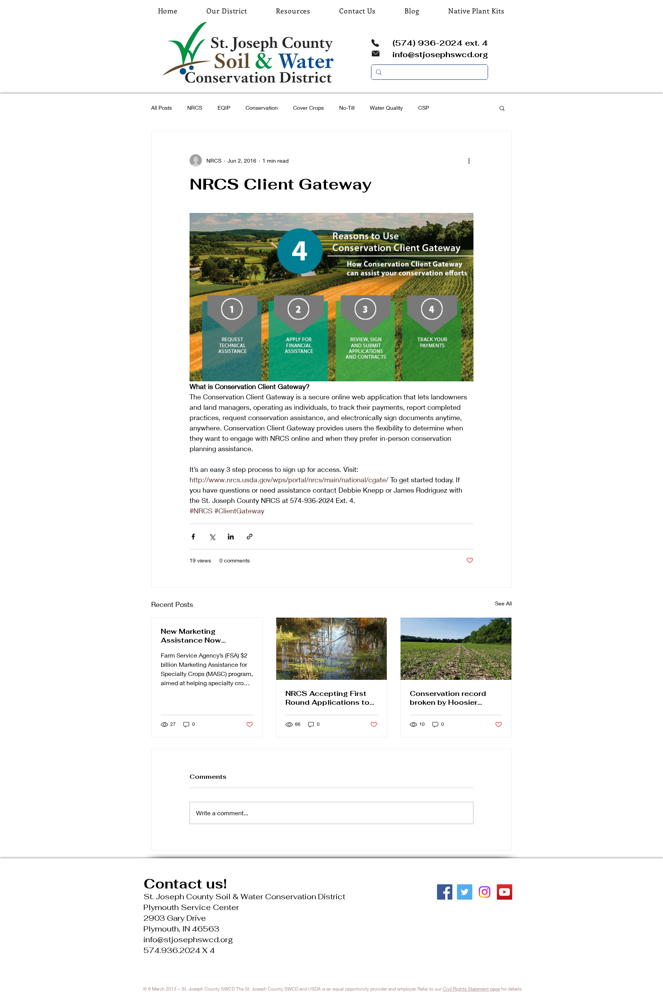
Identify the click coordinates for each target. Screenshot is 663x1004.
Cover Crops (308, 107)
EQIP (224, 107)
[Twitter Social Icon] (464, 892)
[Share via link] (249, 536)
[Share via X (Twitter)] (212, 536)
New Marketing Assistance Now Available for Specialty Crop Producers (203, 636)
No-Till (347, 107)
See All (503, 603)
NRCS (194, 107)
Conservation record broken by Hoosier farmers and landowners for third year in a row (454, 698)
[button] (502, 108)
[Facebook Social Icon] (444, 892)
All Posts (161, 107)
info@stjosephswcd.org (440, 54)
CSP (423, 107)
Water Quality (386, 107)
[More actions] (468, 160)
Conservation (262, 107)
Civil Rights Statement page (471, 989)
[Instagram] (484, 892)
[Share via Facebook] (193, 536)
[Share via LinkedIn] (230, 536)
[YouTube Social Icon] (504, 892)
